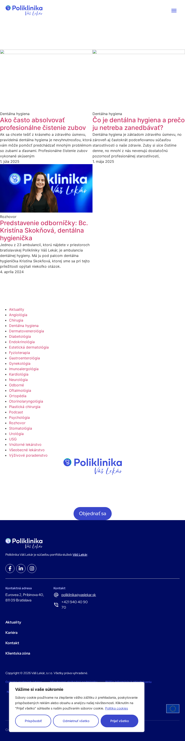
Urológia (16, 433)
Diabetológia (20, 336)
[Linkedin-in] (20, 568)
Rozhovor (17, 423)
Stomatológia (20, 428)
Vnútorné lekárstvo (25, 444)
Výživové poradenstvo (28, 455)
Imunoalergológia (24, 369)
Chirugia (16, 320)
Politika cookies (116, 708)
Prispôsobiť (33, 721)
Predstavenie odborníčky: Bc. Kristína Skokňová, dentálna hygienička (44, 230)
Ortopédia (17, 396)
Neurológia (18, 379)
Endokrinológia (22, 342)
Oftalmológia (20, 390)
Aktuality (16, 309)
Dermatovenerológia (26, 331)
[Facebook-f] (9, 568)
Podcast (16, 412)
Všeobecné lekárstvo (27, 450)
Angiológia (18, 315)
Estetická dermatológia (29, 347)
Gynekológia (19, 363)
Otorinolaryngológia (26, 401)
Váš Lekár (80, 555)
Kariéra (11, 632)
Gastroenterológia (24, 358)
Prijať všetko (119, 721)
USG (13, 439)
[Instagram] (31, 568)
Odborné (16, 385)
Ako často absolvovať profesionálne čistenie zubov (43, 123)
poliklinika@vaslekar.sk (78, 594)
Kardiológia (18, 374)
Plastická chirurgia (24, 406)
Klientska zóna (17, 653)
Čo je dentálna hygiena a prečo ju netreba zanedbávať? (138, 123)
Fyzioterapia (19, 352)
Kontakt (12, 643)
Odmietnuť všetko (76, 721)
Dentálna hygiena (24, 325)
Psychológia (19, 417)
